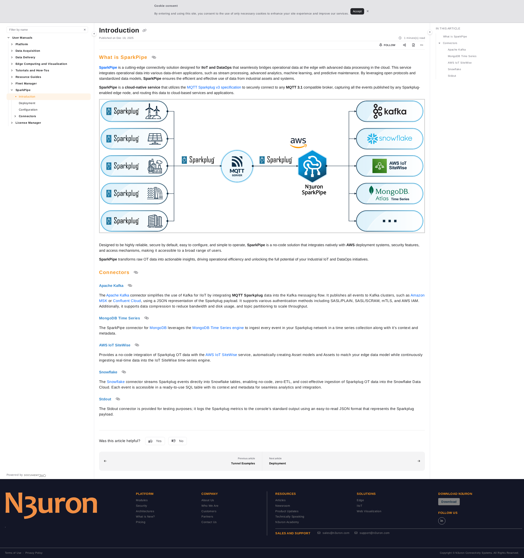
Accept (357, 11)
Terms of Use (13, 552)
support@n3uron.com (374, 532)
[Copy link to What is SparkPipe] (154, 57)
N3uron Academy (287, 522)
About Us (207, 500)
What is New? (145, 516)
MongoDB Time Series (462, 56)
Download (449, 501)
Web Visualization (369, 511)
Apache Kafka (457, 49)
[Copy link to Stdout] (118, 399)
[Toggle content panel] (429, 32)
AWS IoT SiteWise (460, 62)
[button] (9, 38)
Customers (208, 511)
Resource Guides (28, 77)
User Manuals (22, 37)
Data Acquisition (28, 50)
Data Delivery (25, 57)
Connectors (27, 116)
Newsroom (282, 505)
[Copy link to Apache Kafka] (130, 285)
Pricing (140, 522)
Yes (158, 441)
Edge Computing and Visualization (41, 63)
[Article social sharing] (404, 45)
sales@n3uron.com (335, 532)
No (181, 441)
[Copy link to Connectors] (136, 272)
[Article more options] (421, 45)
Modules (142, 500)
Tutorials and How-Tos (32, 70)
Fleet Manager (26, 83)
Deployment (27, 103)
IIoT (359, 505)
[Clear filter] (84, 29)
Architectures (145, 511)
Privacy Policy (34, 552)
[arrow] (439, 43)
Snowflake (454, 69)
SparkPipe (23, 90)
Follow (389, 45)
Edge (360, 500)
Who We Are (210, 505)
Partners (207, 516)
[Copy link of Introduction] (144, 30)
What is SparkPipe (455, 36)
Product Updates (286, 511)
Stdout (452, 75)
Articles (280, 500)
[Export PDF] (413, 45)
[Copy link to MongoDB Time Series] (146, 318)
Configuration (28, 109)
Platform (22, 44)
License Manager (28, 122)
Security (141, 505)
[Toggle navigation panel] (94, 33)
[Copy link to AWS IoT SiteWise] (137, 345)
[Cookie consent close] (367, 11)
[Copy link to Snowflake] (124, 372)
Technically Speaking (289, 516)
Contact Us (209, 522)
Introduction (27, 96)
